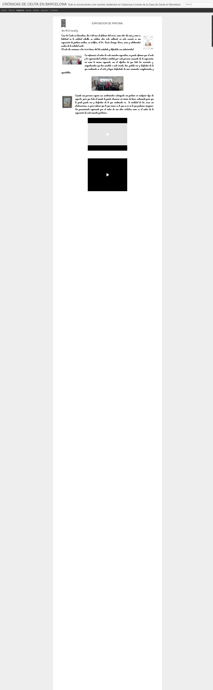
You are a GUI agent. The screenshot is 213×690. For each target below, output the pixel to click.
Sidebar (36, 10)
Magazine (20, 10)
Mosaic (28, 10)
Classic (4, 10)
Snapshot (44, 10)
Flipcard (12, 10)
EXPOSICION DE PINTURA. (107, 23)
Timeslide (54, 10)
